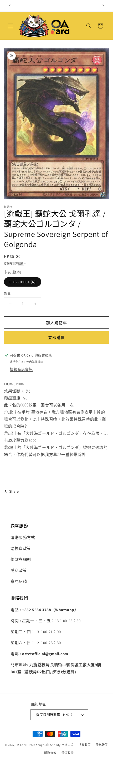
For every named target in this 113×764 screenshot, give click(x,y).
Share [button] (14, 491)
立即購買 (56, 337)
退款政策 (85, 745)
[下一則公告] (103, 6)
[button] (10, 26)
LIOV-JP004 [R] (22, 282)
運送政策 (67, 753)
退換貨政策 (21, 548)
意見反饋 (19, 581)
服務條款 (50, 753)
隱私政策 (19, 570)
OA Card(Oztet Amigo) (31, 745)
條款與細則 (21, 559)
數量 (7, 293)
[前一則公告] (10, 6)
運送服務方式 (23, 537)
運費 (21, 263)
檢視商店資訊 (21, 369)
